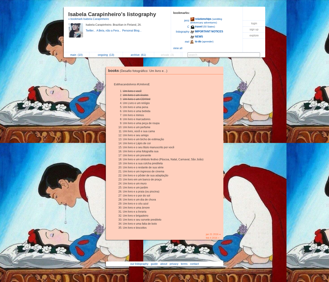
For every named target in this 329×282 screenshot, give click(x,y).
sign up (254, 29)
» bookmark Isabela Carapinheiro (88, 19)
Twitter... (91, 30)
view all (177, 48)
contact (194, 263)
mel (187, 41)
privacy (174, 263)
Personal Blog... (132, 30)
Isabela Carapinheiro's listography (112, 14)
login (254, 23)
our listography (139, 263)
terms (184, 263)
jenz (186, 20)
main (76, 54)
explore (254, 35)
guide (154, 263)
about (163, 263)
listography (182, 31)
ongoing (106, 54)
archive (138, 54)
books (137, 71)
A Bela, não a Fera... (109, 30)
